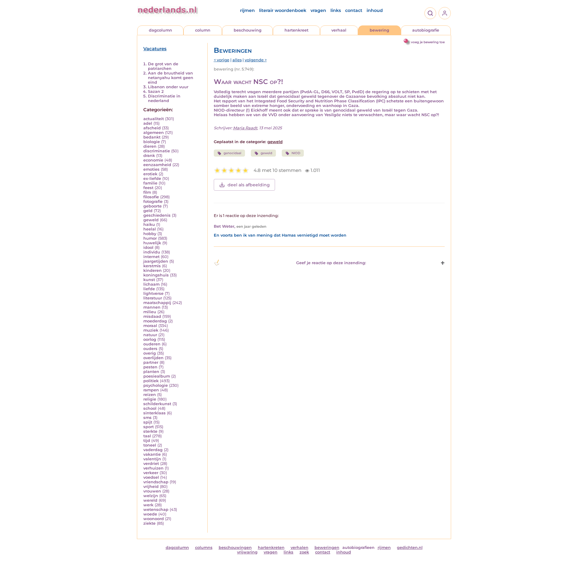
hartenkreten (271, 547)
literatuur (152, 298)
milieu (149, 312)
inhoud (375, 10)
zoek (304, 552)
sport (148, 426)
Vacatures (155, 48)
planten (151, 371)
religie (149, 399)
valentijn (152, 459)
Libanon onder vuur (168, 87)
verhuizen (153, 468)
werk (148, 505)
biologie (151, 141)
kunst (149, 279)
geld (148, 210)
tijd (146, 440)
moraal (150, 325)
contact (353, 10)
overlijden (153, 358)
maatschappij (157, 302)
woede (150, 514)
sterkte (150, 431)
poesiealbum (156, 376)
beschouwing (248, 30)
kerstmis (152, 266)
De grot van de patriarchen (163, 66)
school (149, 408)
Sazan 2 (156, 91)
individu (151, 252)
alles (237, 60)
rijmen (247, 10)
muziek (150, 330)
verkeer (150, 472)
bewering (379, 30)
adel (147, 123)
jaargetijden (155, 261)
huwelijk (152, 243)
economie (153, 160)
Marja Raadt (245, 128)
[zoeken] (430, 13)
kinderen (152, 270)
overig (149, 353)
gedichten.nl (410, 547)
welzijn (150, 495)
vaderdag (153, 449)
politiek (151, 381)
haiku (149, 224)
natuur (150, 335)
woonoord (153, 518)
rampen (151, 390)
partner (150, 362)
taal (147, 436)
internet (151, 256)
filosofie (151, 197)
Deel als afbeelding (249, 185)
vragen (318, 10)
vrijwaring (247, 552)
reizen (149, 394)
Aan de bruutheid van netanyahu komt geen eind (170, 78)
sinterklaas (154, 413)
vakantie (152, 454)
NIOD (296, 153)
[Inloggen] (445, 13)
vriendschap (155, 482)
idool (148, 247)
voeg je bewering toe (428, 42)
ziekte (149, 523)
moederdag (155, 321)
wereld (150, 500)
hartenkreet (296, 30)
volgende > (256, 60)
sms (147, 417)
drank (149, 155)
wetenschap (155, 509)
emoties (151, 169)
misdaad (152, 316)
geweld (151, 220)
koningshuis (156, 275)
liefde (149, 289)
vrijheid (151, 486)
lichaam (151, 284)
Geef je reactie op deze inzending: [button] (331, 263)
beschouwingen (235, 547)
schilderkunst (157, 403)
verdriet (151, 463)
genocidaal (232, 153)
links (335, 10)
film (147, 192)
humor (150, 238)
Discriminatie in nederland (164, 98)
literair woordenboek (282, 10)
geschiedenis (157, 215)
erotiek (150, 174)
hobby (149, 233)
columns (204, 547)
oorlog (149, 339)
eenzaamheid (157, 164)
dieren (149, 146)
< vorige (221, 60)
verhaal (338, 30)
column (202, 30)
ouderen (151, 344)
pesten (150, 367)
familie (150, 183)
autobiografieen (358, 547)
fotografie (153, 201)
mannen (151, 307)
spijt (147, 422)
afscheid (152, 128)
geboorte (152, 206)
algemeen (153, 132)
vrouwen (152, 491)
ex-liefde (152, 178)
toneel (149, 445)
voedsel (151, 477)
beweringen (327, 547)
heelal (149, 229)
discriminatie (156, 151)
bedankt (151, 137)
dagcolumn (160, 30)
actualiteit (153, 118)
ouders (150, 348)
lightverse (153, 293)
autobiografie (425, 30)
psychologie (155, 385)
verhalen (299, 547)
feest (148, 187)
